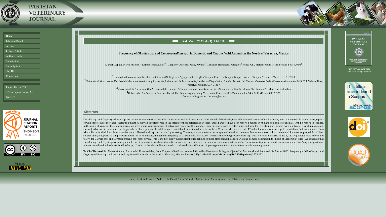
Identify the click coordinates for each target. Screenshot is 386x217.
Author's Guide (14, 55)
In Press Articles (14, 50)
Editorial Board (14, 40)
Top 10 (10, 71)
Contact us (12, 76)
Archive (10, 45)
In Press (171, 178)
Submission (12, 60)
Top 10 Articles (235, 178)
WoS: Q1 (11, 97)
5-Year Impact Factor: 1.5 (19, 92)
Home (9, 35)
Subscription (13, 66)
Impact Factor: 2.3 (16, 87)
